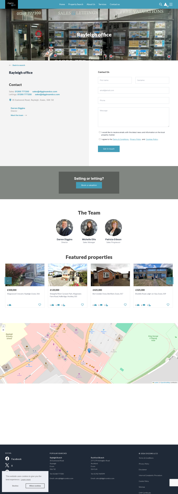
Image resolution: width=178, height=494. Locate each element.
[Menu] (171, 4)
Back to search (19, 65)
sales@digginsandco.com (63, 478)
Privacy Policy (135, 139)
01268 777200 (22, 91)
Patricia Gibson (113, 239)
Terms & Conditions (121, 139)
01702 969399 (99, 474)
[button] (89, 350)
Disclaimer (143, 469)
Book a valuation (89, 185)
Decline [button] (15, 486)
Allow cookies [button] (35, 486)
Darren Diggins (18, 108)
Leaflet (156, 382)
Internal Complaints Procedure (150, 475)
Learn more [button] (26, 480)
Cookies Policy (152, 139)
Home (62, 4)
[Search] (161, 4)
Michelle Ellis (89, 239)
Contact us (115, 4)
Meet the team (17, 115)
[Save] (40, 305)
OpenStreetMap (165, 382)
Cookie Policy (144, 481)
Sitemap (142, 487)
